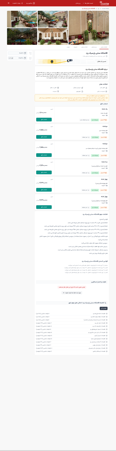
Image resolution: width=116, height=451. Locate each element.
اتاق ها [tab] (75, 47)
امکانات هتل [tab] (84, 47)
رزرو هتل (78, 3)
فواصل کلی (103, 308)
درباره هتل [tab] (94, 47)
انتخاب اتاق (44, 119)
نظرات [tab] (68, 47)
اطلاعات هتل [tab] (104, 47)
